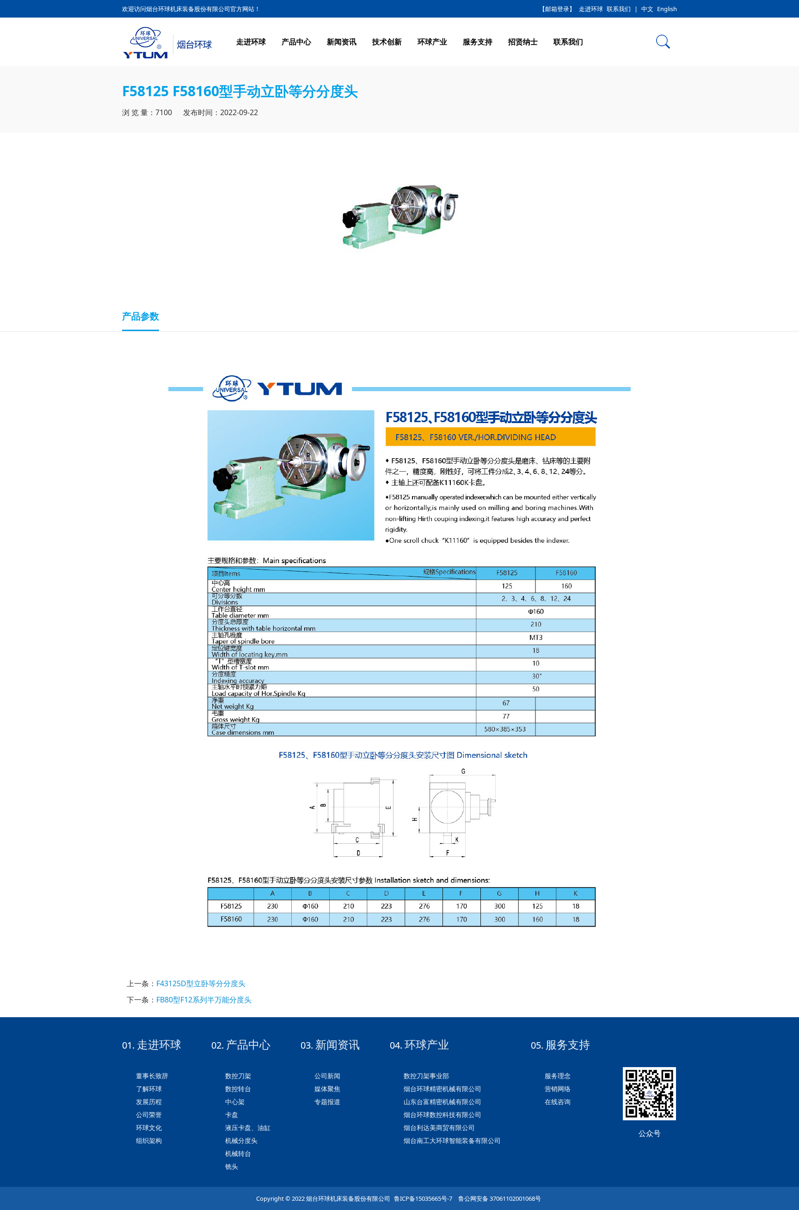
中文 (647, 9)
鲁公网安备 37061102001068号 (499, 1198)
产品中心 (296, 42)
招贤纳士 (523, 42)
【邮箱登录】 (557, 9)
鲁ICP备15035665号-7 (423, 1198)
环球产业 (432, 42)
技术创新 (387, 42)
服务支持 (477, 42)
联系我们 (619, 9)
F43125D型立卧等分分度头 (201, 983)
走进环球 (591, 9)
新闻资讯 (341, 42)
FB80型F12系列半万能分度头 (204, 1000)
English (667, 9)
